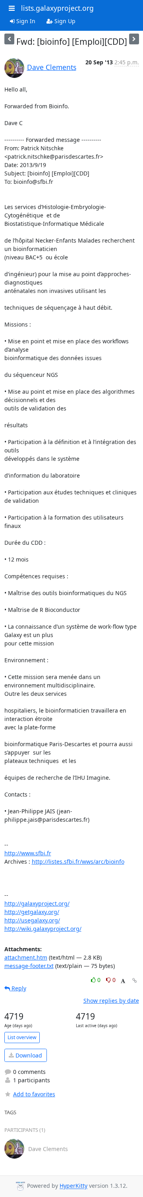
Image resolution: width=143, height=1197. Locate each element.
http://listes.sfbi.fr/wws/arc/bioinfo (78, 861)
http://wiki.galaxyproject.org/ (42, 928)
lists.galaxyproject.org (57, 8)
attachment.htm (25, 957)
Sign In (25, 21)
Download (28, 1055)
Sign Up (64, 21)
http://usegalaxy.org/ (32, 920)
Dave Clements (51, 67)
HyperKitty (73, 1186)
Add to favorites (34, 1094)
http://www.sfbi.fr (27, 853)
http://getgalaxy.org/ (31, 912)
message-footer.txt (29, 966)
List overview (22, 1037)
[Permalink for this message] (134, 980)
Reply (18, 988)
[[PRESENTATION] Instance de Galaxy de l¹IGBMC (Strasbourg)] (134, 39)
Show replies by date (111, 1000)
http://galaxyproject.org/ (37, 903)
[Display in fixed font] (123, 981)
